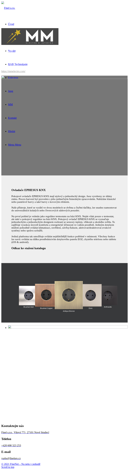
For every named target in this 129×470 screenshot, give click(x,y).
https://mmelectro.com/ (13, 71)
